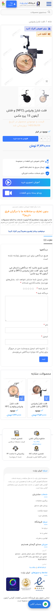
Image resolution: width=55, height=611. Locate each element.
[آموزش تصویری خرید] (8, 182)
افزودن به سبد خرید (20, 138)
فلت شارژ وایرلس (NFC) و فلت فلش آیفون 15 (39, 406)
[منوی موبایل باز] (49, 4)
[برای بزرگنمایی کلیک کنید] (47, 81)
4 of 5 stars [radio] (26, 289)
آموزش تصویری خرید (30, 182)
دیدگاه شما (42, 293)
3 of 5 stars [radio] (28, 289)
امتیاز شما (42, 289)
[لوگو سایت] (30, 3)
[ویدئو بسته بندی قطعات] (8, 193)
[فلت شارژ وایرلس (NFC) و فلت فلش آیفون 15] (39, 390)
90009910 (37, 442)
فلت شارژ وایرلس (37, 21)
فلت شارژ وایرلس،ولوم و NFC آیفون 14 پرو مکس (14, 406)
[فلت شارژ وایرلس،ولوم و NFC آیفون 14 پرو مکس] (14, 390)
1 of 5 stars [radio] (33, 289)
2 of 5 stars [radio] (31, 289)
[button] (46, 398)
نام (46, 324)
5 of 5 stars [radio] (24, 289)
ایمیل (44, 336)
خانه (50, 21)
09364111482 (36, 444)
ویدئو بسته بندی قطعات (30, 193)
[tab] (48, 240)
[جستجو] (49, 12)
